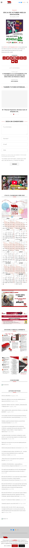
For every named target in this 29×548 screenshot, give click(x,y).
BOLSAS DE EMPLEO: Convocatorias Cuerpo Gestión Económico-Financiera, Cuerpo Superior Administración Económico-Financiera (14, 478)
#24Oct (5, 47)
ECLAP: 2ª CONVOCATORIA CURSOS (11, 499)
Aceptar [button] (15, 545)
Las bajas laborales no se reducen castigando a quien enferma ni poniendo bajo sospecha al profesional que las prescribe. (14, 437)
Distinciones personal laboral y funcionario (11, 447)
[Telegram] (7, 58)
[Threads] (24, 2)
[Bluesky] (19, 2)
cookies (14, 540)
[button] (3, 102)
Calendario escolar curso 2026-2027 (10, 503)
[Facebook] (14, 58)
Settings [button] (22, 545)
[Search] (27, 2)
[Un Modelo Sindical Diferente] (14, 334)
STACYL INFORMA (6, 395)
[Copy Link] (16, 61)
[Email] (21, 2)
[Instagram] (18, 58)
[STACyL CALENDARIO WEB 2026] (14, 242)
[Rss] (15, 530)
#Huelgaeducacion (13, 47)
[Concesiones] (5, 384)
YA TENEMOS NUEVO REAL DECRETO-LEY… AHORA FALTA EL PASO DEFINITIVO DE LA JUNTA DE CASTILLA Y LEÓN (14, 453)
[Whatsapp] (4, 58)
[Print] (25, 58)
